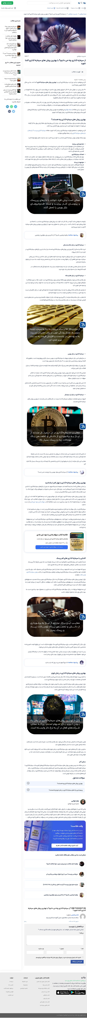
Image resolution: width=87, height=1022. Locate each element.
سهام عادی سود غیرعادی (37, 502)
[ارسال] (81, 3)
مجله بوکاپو (83, 14)
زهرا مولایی (75, 801)
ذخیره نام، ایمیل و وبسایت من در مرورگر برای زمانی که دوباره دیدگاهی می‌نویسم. (58, 957)
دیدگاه (81, 933)
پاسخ (25, 921)
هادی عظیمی (75, 915)
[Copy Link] (9, 113)
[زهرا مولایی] (83, 802)
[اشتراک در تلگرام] (15, 108)
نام (82, 949)
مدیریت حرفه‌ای (72, 14)
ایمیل (62, 949)
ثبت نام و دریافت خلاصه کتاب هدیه (67, 846)
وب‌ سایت (41, 949)
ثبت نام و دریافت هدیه (7, 8)
